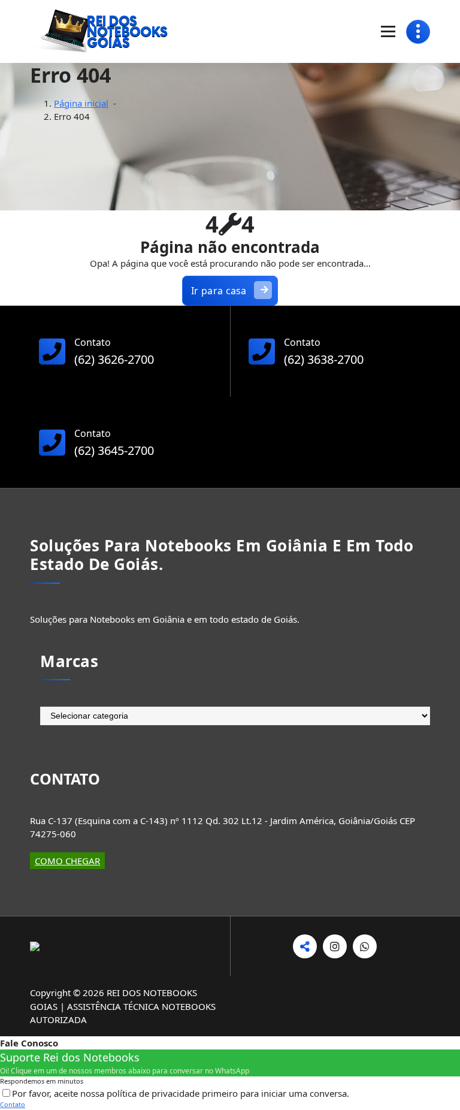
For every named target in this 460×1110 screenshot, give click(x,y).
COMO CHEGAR (67, 861)
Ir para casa (219, 290)
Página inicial (81, 103)
